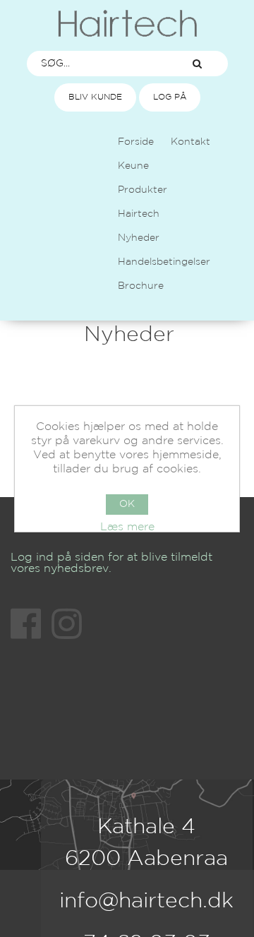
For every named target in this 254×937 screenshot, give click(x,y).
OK (127, 504)
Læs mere (127, 527)
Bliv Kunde (95, 97)
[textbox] (97, 63)
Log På (169, 97)
